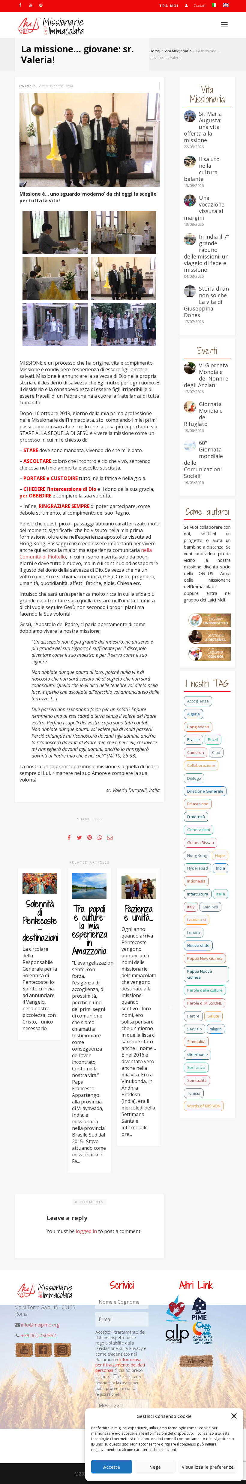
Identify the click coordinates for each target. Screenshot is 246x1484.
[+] (39, 883)
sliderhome (197, 1054)
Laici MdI (210, 907)
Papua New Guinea (205, 958)
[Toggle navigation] (224, 24)
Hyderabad (197, 868)
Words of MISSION (203, 1106)
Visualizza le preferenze (208, 1467)
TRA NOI (169, 5)
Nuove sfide (198, 945)
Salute (213, 1016)
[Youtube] (30, 5)
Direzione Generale (205, 791)
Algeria (193, 714)
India (220, 868)
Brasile (193, 739)
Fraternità (196, 816)
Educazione (197, 803)
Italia (69, 86)
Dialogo (194, 778)
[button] (234, 1416)
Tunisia (193, 1093)
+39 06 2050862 (38, 1335)
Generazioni (198, 829)
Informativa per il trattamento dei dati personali (120, 1365)
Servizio (194, 1029)
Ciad (216, 752)
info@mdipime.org (40, 1324)
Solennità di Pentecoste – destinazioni (40, 921)
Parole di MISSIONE (204, 1003)
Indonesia (196, 881)
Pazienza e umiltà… (138, 913)
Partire (193, 1016)
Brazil (213, 739)
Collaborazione (201, 765)
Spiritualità (197, 1080)
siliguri (216, 1029)
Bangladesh (198, 727)
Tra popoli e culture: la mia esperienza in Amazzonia (89, 930)
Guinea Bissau (200, 842)
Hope (220, 855)
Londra (193, 932)
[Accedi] (186, 6)
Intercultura (197, 894)
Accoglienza (198, 701)
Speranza (196, 1067)
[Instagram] (41, 5)
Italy (191, 907)
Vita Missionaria (51, 86)
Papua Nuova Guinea (199, 974)
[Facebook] (20, 5)
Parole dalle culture (205, 990)
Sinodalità (196, 1041)
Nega (155, 1467)
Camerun (195, 752)
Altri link (196, 1360)
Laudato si (196, 919)
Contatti (200, 5)
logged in (86, 1231)
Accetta (111, 1467)
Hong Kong (197, 855)
